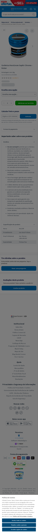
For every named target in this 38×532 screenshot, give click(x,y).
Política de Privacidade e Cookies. (23, 516)
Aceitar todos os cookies (19, 520)
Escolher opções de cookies (19, 529)
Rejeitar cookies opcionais (19, 525)
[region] (19, 513)
